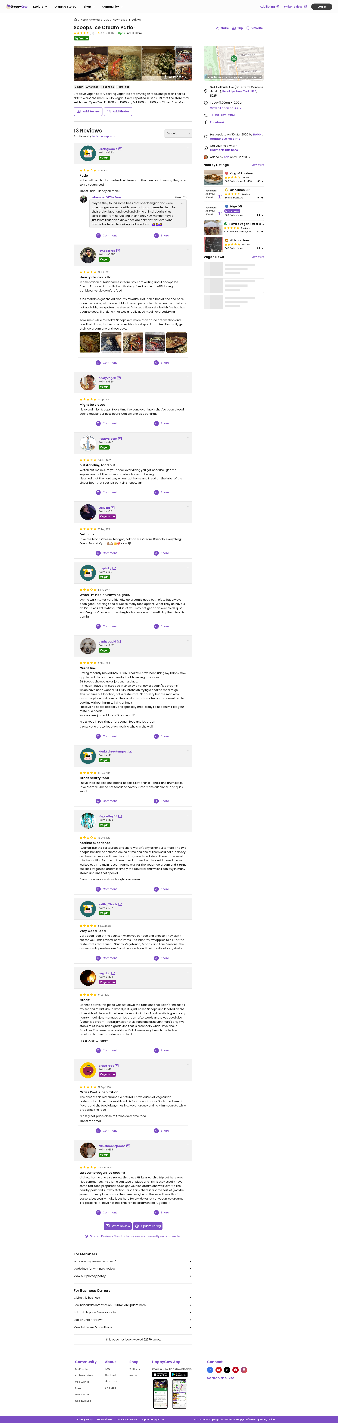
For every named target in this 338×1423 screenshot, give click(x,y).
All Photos (178, 77)
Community (110, 7)
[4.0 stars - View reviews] (81, 32)
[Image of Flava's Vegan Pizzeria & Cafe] (213, 227)
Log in (322, 7)
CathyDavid (107, 642)
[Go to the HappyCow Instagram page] (244, 1370)
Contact (110, 1375)
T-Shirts (134, 1369)
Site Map (110, 1388)
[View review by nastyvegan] (88, 382)
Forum (79, 1388)
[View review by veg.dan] (88, 977)
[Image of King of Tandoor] (213, 177)
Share (224, 28)
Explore (38, 7)
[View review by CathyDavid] (88, 646)
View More (258, 165)
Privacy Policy (85, 1419)
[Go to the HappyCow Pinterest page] (235, 1370)
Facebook (217, 122)
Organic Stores (65, 7)
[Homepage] (16, 6)
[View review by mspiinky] (88, 572)
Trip (240, 28)
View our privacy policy (90, 1276)
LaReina (104, 508)
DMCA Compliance (126, 1419)
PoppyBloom (108, 439)
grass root (106, 1066)
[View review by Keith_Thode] (88, 908)
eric (226, 157)
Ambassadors (84, 1375)
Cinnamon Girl (240, 190)
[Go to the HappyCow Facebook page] (210, 1370)
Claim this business (87, 1298)
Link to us (111, 1381)
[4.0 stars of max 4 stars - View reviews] (232, 177)
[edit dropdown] (182, 203)
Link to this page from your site (95, 1312)
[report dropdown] (188, 148)
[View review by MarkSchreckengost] (88, 756)
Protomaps (221, 77)
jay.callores (107, 251)
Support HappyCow (152, 1419)
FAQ (107, 1369)
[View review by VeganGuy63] (88, 820)
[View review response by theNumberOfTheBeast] (83, 199)
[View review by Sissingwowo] (88, 153)
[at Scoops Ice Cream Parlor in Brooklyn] (90, 342)
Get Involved (83, 1401)
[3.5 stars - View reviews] (232, 193)
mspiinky (105, 568)
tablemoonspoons (103, 136)
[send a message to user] (121, 149)
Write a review (232, 211)
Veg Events (82, 1382)
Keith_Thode (108, 904)
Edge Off (236, 206)
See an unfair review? (88, 1320)
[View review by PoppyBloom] (88, 443)
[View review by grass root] (88, 1070)
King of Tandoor (241, 173)
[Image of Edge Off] (213, 211)
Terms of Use (104, 1419)
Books (133, 1375)
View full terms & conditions (93, 1327)
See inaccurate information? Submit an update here (110, 1305)
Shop (87, 7)
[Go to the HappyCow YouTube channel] (218, 1370)
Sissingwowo (108, 149)
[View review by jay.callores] (88, 255)
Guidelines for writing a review (94, 1269)
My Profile (81, 1369)
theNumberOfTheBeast (106, 197)
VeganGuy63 (108, 816)
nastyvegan (107, 378)
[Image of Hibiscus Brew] (213, 244)
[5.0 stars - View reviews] (232, 244)
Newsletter (82, 1394)
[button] (234, 59)
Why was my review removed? (95, 1261)
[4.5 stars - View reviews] (231, 227)
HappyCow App (166, 1361)
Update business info (225, 139)
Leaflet (210, 77)
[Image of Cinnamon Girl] (213, 193)
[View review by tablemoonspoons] (88, 1150)
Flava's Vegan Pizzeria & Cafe (250, 224)
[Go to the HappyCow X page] (227, 1370)
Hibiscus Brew (240, 240)
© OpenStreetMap (238, 77)
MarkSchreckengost (113, 752)
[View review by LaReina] (88, 512)
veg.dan (104, 973)
